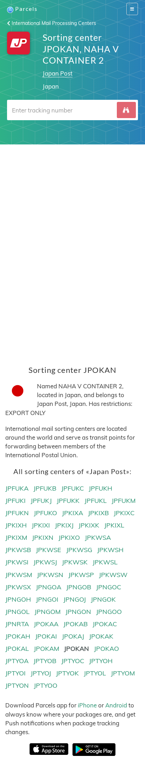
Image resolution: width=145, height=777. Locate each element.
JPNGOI (47, 599)
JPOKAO (106, 649)
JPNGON (78, 612)
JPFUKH (100, 488)
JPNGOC (108, 587)
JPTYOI (15, 673)
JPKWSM (18, 575)
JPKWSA (98, 537)
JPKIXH (16, 525)
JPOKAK (101, 636)
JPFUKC (72, 488)
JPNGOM (47, 612)
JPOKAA (46, 624)
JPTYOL (95, 673)
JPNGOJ (74, 599)
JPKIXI (41, 525)
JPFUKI (15, 501)
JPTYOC (72, 661)
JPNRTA (17, 624)
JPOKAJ (73, 636)
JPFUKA (17, 488)
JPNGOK (103, 599)
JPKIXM (16, 537)
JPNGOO (109, 612)
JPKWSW (113, 575)
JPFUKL (95, 501)
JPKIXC (124, 513)
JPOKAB (75, 624)
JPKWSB (18, 550)
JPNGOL (17, 612)
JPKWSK (75, 562)
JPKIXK (88, 525)
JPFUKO (45, 513)
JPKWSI (17, 562)
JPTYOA (17, 661)
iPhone (87, 705)
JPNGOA (48, 587)
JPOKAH (17, 636)
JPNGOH (18, 599)
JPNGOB (78, 587)
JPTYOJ (41, 673)
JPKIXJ (64, 525)
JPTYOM (123, 673)
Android (116, 705)
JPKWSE (48, 550)
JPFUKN (17, 513)
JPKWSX (18, 587)
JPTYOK (67, 673)
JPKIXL (114, 525)
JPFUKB (44, 488)
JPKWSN (50, 575)
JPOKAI (46, 636)
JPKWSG (79, 550)
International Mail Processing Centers (53, 23)
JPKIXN (42, 537)
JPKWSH (110, 550)
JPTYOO (45, 685)
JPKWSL (105, 562)
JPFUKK (68, 501)
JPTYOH (101, 661)
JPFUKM (123, 501)
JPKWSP (81, 575)
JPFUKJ (41, 501)
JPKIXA (72, 513)
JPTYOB (44, 661)
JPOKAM (46, 649)
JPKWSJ (45, 562)
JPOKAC (105, 624)
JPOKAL (17, 649)
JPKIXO (69, 537)
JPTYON (17, 685)
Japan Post (57, 73)
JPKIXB (98, 513)
